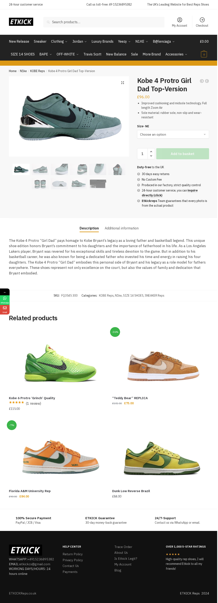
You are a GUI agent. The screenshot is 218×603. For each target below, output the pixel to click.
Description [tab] (89, 228)
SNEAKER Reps (154, 295)
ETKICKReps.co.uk (22, 593)
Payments (70, 572)
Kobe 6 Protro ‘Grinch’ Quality (32, 398)
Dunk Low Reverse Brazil (131, 491)
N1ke (23, 71)
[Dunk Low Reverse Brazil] (160, 453)
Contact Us (71, 566)
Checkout (202, 26)
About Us (121, 553)
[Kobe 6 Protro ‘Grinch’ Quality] (57, 360)
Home (13, 71)
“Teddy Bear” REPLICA (130, 398)
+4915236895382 (40, 559)
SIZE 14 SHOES (133, 295)
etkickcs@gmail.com (34, 564)
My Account (179, 26)
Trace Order (123, 547)
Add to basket (182, 154)
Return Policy (73, 554)
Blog (117, 570)
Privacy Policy (73, 560)
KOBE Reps (37, 71)
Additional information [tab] (122, 228)
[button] (122, 82)
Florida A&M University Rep (30, 491)
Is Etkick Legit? (125, 559)
